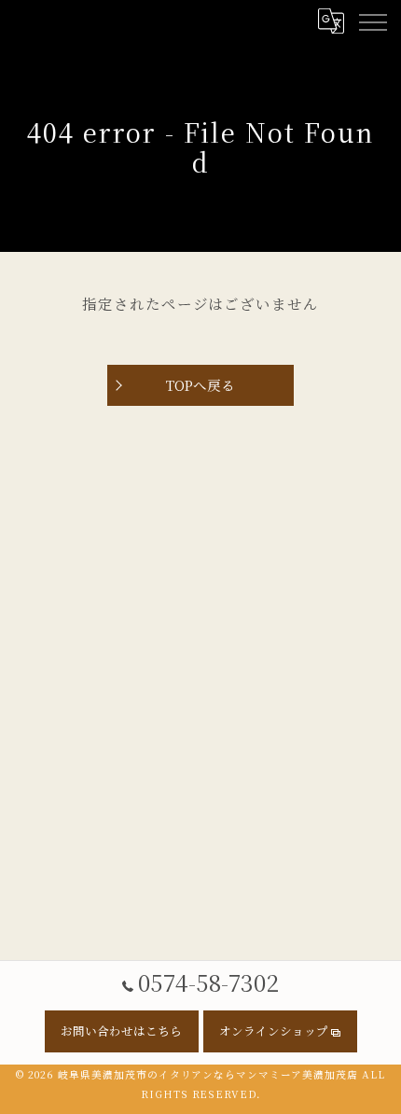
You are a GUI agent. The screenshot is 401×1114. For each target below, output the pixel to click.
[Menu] (372, 20)
